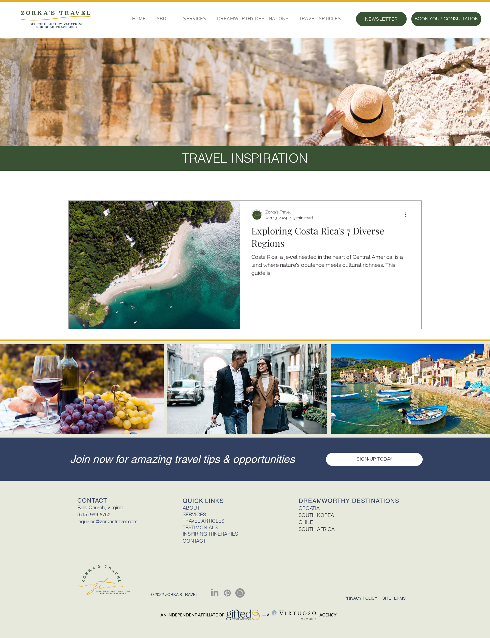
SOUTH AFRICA (317, 529)
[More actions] (408, 214)
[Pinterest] (227, 593)
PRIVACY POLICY (361, 598)
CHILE (306, 522)
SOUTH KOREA (316, 515)
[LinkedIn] (214, 593)
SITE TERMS (394, 598)
